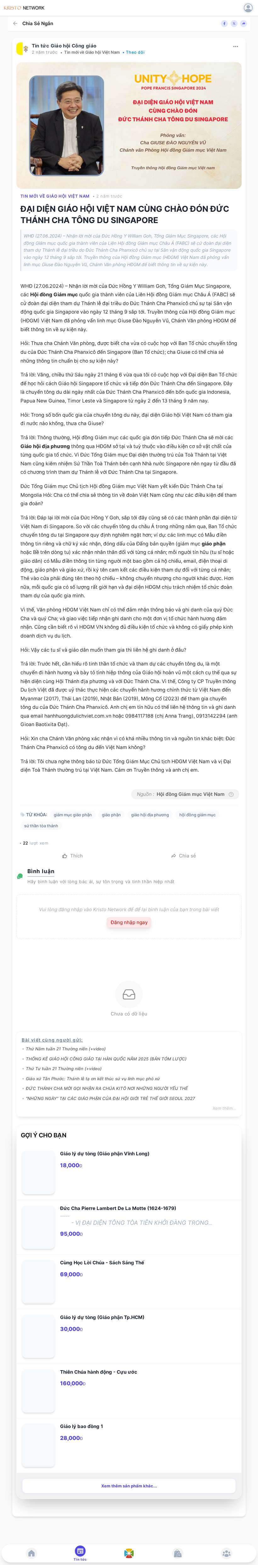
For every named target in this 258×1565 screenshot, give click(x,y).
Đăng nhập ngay (129, 922)
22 (25, 843)
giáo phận (214, 544)
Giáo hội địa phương (45, 446)
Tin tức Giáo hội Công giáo (64, 46)
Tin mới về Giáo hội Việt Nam (92, 52)
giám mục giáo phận (73, 814)
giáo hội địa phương (150, 814)
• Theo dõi (133, 52)
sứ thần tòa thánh (41, 825)
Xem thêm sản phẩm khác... (129, 1485)
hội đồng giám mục (197, 814)
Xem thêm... (224, 1108)
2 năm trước (45, 52)
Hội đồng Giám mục (54, 295)
